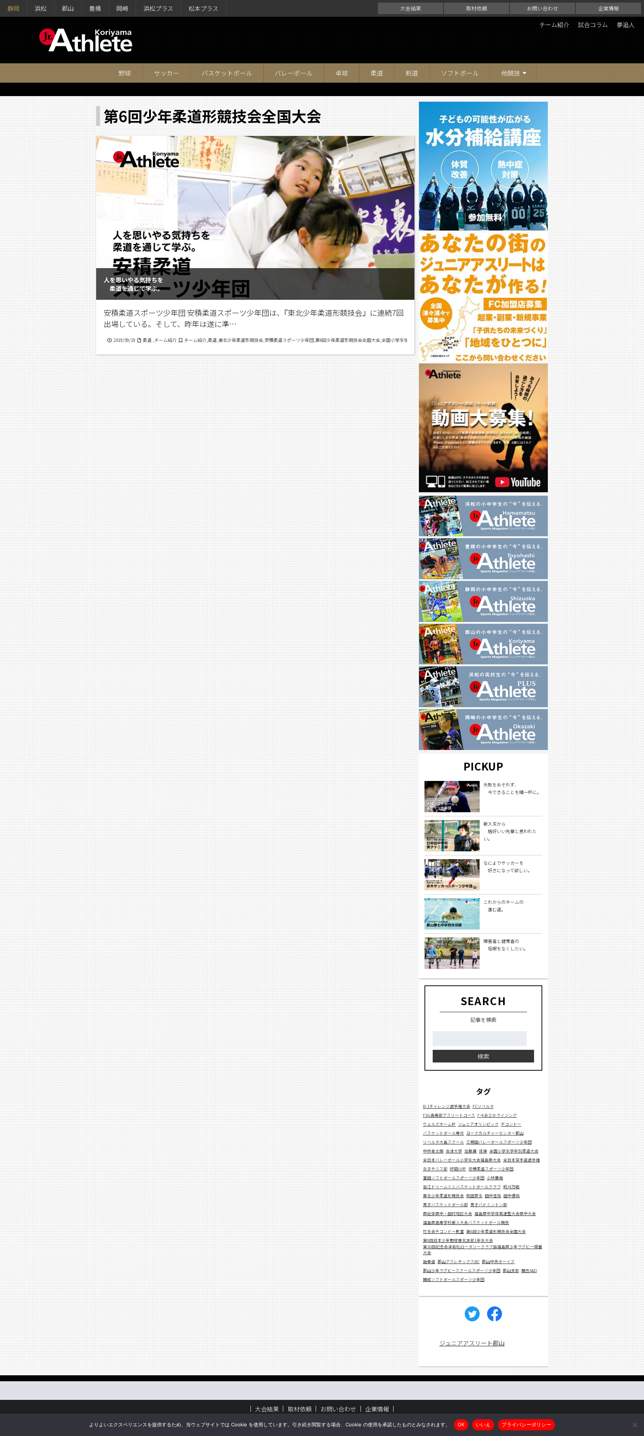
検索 (483, 1056)
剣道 (411, 72)
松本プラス (203, 8)
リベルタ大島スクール (443, 1141)
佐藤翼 (470, 1150)
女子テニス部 (435, 1168)
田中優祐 (511, 1195)
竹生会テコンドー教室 (443, 1231)
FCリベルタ (483, 1106)
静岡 (13, 8)
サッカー (166, 72)
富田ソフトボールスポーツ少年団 (453, 1177)
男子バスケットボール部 (445, 1204)
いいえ (483, 1424)
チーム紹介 (554, 24)
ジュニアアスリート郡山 (472, 1342)
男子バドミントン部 (488, 1204)
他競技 (510, 72)
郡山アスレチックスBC (459, 1261)
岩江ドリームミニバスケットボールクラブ (462, 1186)
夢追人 (626, 24)
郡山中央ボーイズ (498, 1261)
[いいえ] (634, 1425)
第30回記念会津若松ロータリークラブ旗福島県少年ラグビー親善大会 (482, 1249)
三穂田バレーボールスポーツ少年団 (499, 1141)
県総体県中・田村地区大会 (447, 1213)
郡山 (68, 8)
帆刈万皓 (511, 1186)
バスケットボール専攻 (443, 1132)
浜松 (41, 8)
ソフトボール (460, 72)
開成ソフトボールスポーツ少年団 (453, 1279)
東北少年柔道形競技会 (443, 1195)
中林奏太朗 (433, 1150)
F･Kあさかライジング (497, 1115)
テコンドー (511, 1124)
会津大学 (454, 1150)
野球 (125, 72)
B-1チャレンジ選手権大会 (446, 1106)
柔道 (376, 72)
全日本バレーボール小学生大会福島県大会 (462, 1159)
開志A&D (529, 1270)
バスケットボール (227, 72)
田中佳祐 (493, 1195)
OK (461, 1424)
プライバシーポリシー (526, 1424)
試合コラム (593, 24)
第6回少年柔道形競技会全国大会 (496, 1231)
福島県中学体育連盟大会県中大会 (505, 1213)
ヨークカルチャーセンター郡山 (495, 1132)
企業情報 (608, 8)
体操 (483, 1150)
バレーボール (294, 72)
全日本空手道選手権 (521, 1159)
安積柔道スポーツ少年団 (491, 1168)
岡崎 (122, 8)
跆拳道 (429, 1261)
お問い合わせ (542, 8)
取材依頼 (476, 8)
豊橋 (95, 8)
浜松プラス (158, 8)
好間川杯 (458, 1168)
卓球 (341, 72)
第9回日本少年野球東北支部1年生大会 (458, 1240)
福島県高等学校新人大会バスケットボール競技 (466, 1222)
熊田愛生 (474, 1195)
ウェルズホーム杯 (439, 1124)
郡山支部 (511, 1270)
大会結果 (410, 8)
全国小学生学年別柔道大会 (514, 1150)
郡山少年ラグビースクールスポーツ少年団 (462, 1270)
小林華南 (495, 1177)
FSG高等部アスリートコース (449, 1115)
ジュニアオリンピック (478, 1124)
